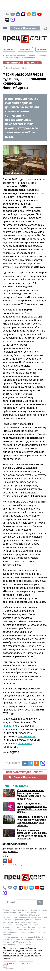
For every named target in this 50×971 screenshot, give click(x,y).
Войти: (6, 856)
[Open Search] (45, 28)
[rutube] (23, 14)
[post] (13, 14)
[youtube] (39, 14)
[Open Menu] (5, 28)
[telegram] (34, 14)
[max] (13, 20)
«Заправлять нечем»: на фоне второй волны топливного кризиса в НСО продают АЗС (31, 794)
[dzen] (7, 20)
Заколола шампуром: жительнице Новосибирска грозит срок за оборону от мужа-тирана (32, 834)
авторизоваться (10, 851)
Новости (8, 49)
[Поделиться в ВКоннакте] (25, 763)
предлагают (10, 725)
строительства (27, 736)
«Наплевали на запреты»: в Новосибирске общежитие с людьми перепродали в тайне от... (32, 821)
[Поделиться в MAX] (42, 763)
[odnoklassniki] (29, 14)
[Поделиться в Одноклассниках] (36, 763)
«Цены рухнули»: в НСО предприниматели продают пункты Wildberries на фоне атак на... (32, 808)
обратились (25, 743)
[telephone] (7, 14)
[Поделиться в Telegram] (30, 763)
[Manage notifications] (5, 966)
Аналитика (25, 49)
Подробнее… (9, 968)
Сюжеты (41, 49)
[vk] (18, 14)
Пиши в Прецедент (25, 28)
